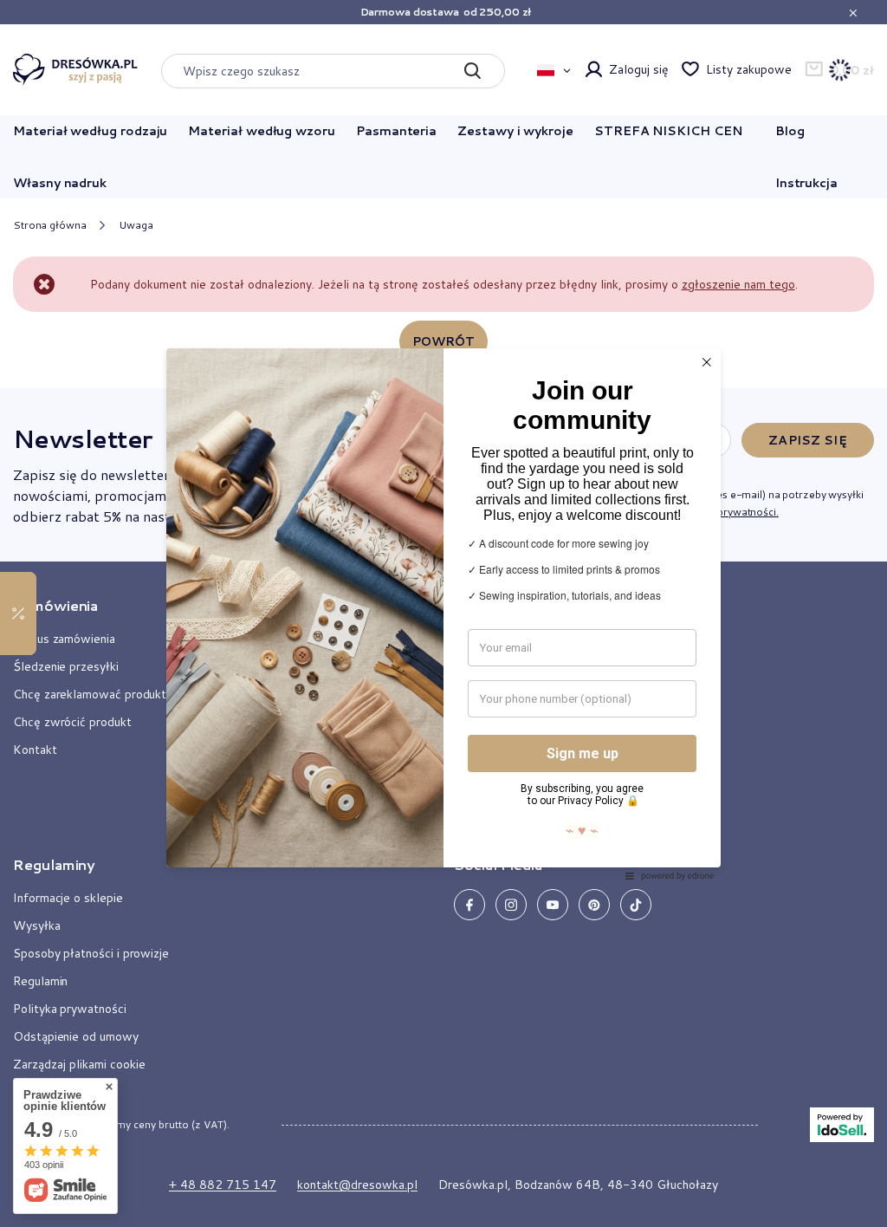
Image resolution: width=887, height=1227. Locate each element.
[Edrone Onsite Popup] (443, 613)
